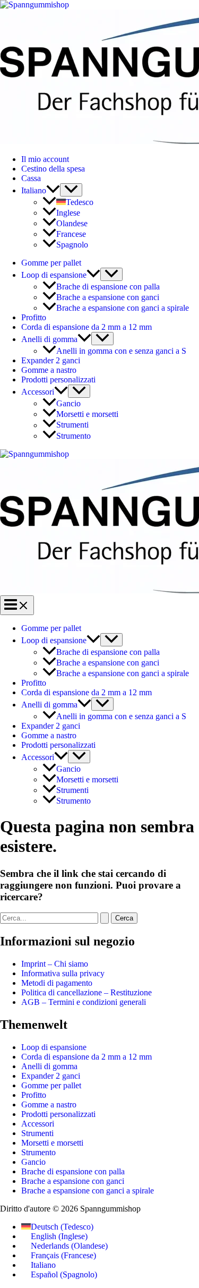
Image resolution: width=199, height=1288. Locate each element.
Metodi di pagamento (56, 982)
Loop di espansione (53, 274)
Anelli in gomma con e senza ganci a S (121, 350)
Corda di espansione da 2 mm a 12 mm (86, 326)
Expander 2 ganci (50, 360)
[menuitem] (40, 190)
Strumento (73, 435)
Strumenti (72, 425)
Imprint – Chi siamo (54, 963)
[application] (53, 190)
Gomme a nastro (48, 369)
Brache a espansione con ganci (107, 297)
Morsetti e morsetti (87, 414)
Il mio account (45, 159)
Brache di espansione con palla (108, 286)
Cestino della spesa (53, 168)
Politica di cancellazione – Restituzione (86, 992)
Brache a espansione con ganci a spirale (122, 307)
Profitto (33, 317)
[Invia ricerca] (104, 918)
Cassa (31, 178)
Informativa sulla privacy (63, 973)
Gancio (68, 403)
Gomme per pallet (51, 262)
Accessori (37, 391)
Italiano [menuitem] (43, 1264)
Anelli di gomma (49, 339)
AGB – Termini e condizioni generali (83, 1001)
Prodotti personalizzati (58, 379)
